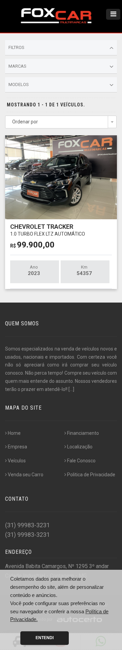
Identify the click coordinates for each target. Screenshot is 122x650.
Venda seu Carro (25, 474)
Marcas (17, 66)
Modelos (18, 84)
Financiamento (83, 433)
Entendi (45, 637)
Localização (80, 446)
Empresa (17, 446)
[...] (71, 389)
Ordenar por (25, 121)
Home (14, 433)
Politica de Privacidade (91, 474)
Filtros (16, 47)
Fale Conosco (81, 460)
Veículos (17, 460)
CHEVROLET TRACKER (47, 229)
